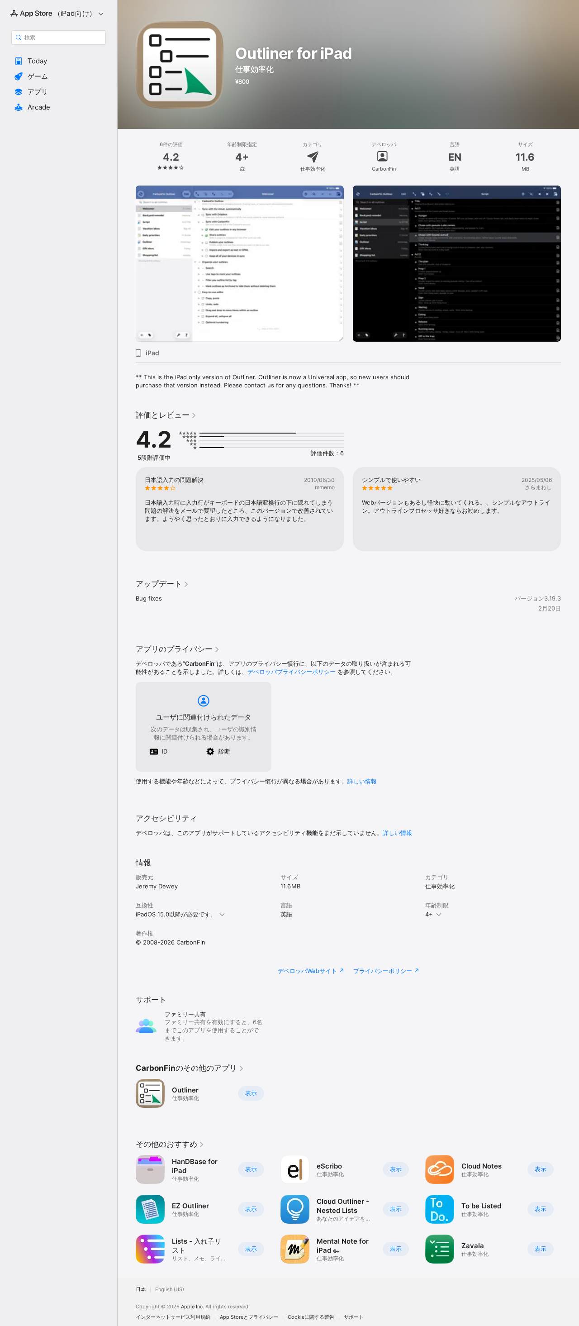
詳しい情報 (362, 781)
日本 (141, 1289)
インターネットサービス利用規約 (173, 1317)
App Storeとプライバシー (249, 1317)
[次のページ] (570, 263)
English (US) (169, 1289)
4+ (429, 914)
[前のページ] (126, 263)
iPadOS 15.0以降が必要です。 (176, 914)
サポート (354, 1317)
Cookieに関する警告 (311, 1317)
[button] (58, 61)
